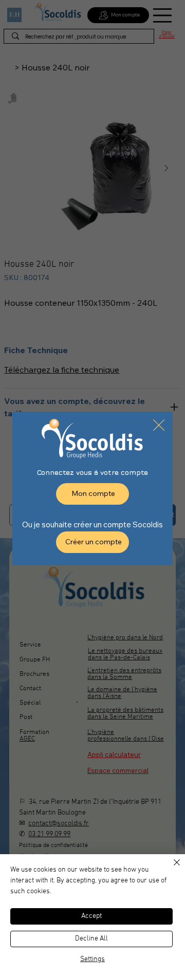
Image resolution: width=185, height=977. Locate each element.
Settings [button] (92, 959)
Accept (91, 916)
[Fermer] (170, 868)
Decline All (91, 938)
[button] (158, 425)
